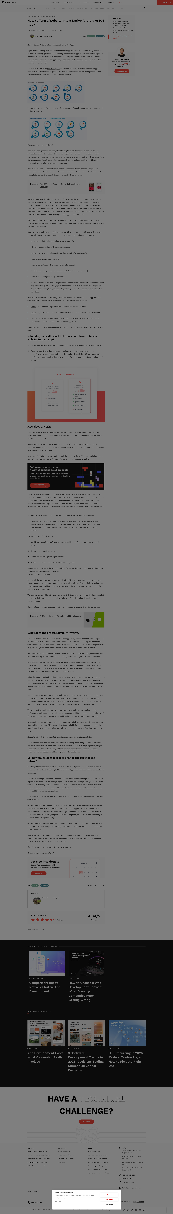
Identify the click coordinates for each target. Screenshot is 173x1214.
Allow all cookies (109, 1199)
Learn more (58, 1201)
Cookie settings (109, 1204)
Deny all (109, 1194)
